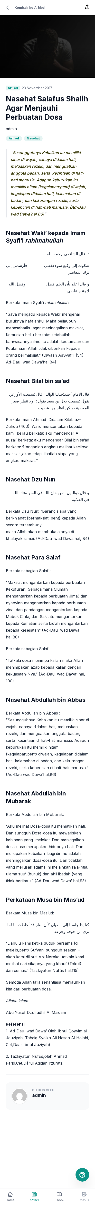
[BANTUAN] (82, 1175)
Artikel (14, 138)
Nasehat (33, 138)
